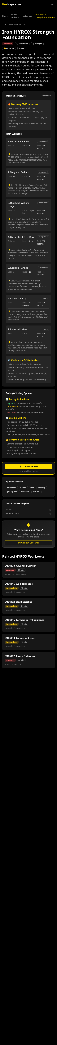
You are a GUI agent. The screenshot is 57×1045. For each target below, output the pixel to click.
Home (5, 16)
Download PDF (31, 466)
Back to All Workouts (18, 24)
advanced (28, 16)
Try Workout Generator (28, 542)
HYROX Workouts (15, 16)
